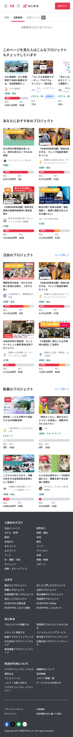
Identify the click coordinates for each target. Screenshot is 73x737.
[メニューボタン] (6, 5)
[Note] (24, 724)
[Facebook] (6, 724)
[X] (12, 724)
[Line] (18, 724)
